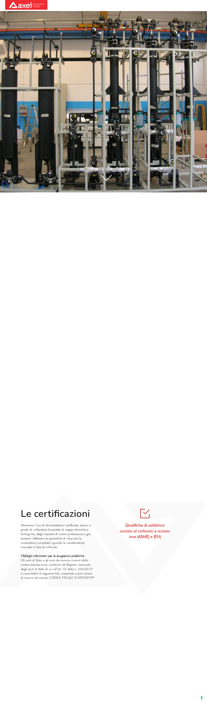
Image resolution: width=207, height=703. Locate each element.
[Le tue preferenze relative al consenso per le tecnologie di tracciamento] (202, 698)
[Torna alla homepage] (26, 5)
